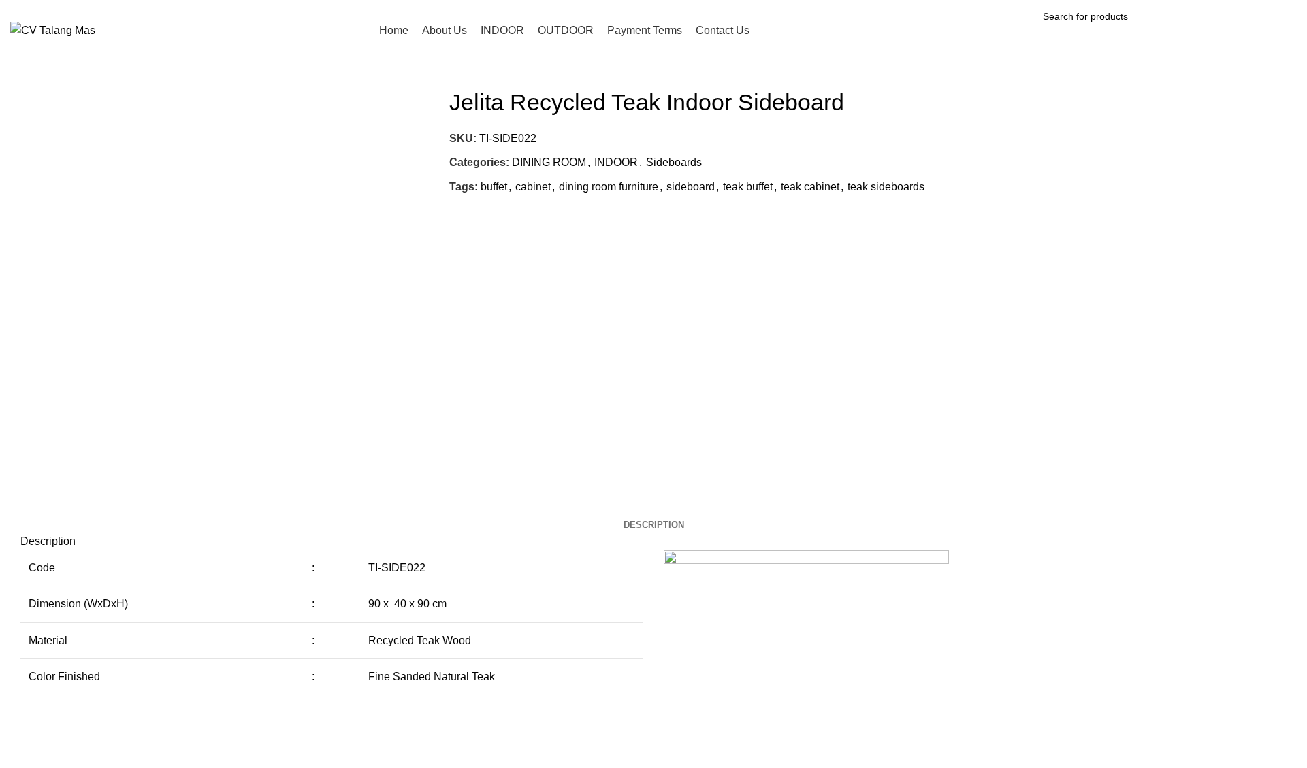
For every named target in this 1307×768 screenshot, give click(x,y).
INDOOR (616, 162)
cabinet (533, 187)
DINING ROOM (549, 162)
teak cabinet (810, 187)
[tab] (654, 525)
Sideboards (674, 162)
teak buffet (748, 187)
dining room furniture (608, 187)
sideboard (690, 187)
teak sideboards (886, 187)
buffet (494, 187)
